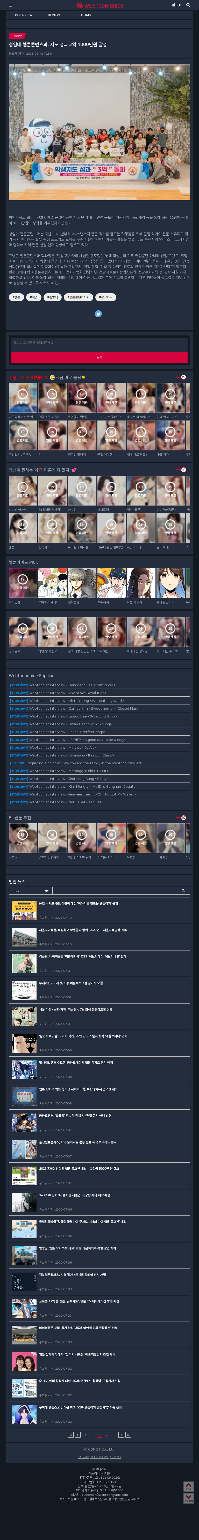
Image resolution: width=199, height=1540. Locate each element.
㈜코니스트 (99, 1469)
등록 (99, 357)
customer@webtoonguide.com (105, 1495)
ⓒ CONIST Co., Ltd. (99, 1449)
